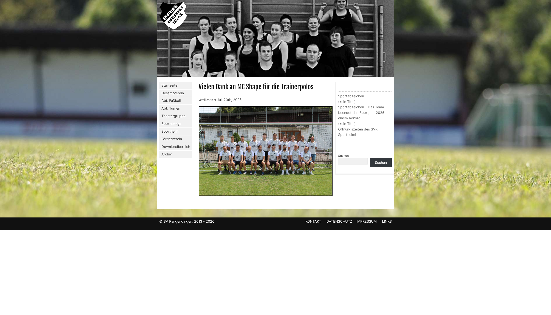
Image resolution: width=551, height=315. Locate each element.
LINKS (387, 221)
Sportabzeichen (351, 96)
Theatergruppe (173, 116)
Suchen (343, 155)
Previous (152, 39)
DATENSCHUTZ (339, 221)
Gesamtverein (172, 93)
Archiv (166, 154)
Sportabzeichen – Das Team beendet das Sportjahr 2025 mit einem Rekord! (364, 112)
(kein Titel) (347, 101)
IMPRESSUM (367, 221)
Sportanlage (171, 123)
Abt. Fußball (171, 100)
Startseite (169, 85)
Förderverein (171, 139)
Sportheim (169, 131)
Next (398, 39)
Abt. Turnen (170, 108)
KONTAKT (313, 221)
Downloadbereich (175, 146)
